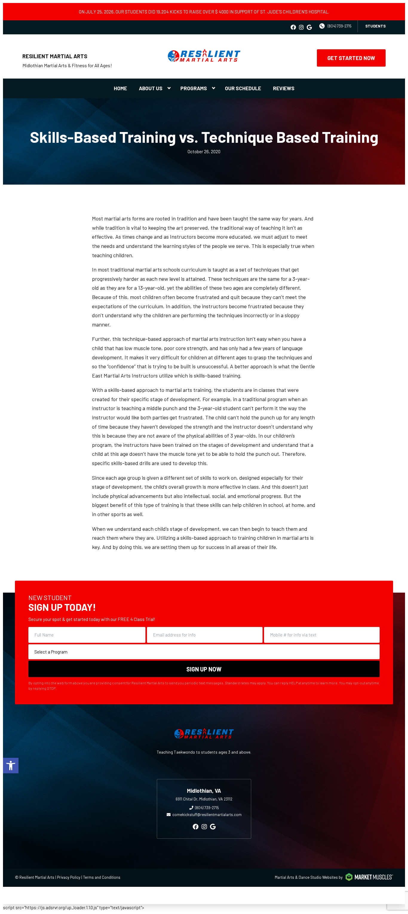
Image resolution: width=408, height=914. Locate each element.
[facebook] (293, 27)
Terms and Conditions (101, 877)
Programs (193, 88)
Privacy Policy (68, 877)
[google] (309, 27)
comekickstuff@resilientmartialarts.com (207, 814)
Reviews (284, 88)
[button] (11, 765)
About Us (150, 88)
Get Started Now (351, 58)
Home (120, 88)
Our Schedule (243, 88)
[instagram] (301, 27)
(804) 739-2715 (340, 26)
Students (375, 26)
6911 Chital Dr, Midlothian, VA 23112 (204, 799)
